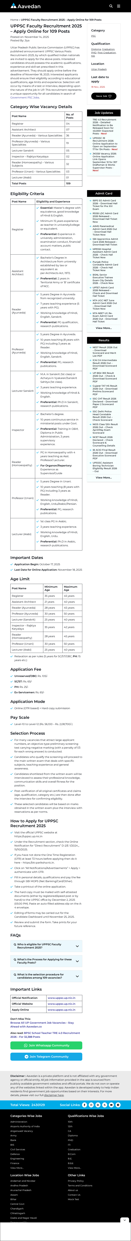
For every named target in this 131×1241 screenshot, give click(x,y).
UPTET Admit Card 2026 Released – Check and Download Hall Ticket (105, 292)
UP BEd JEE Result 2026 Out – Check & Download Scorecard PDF (105, 377)
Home (14, 19)
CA (69, 1131)
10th (70, 1121)
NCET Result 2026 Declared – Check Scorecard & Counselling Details (104, 441)
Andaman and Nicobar (22, 1180)
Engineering (17, 1158)
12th (70, 1126)
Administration (18, 1121)
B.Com (72, 1154)
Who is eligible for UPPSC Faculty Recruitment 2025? (39, 946)
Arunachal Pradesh (20, 1190)
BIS (12, 1144)
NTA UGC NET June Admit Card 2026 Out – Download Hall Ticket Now (105, 304)
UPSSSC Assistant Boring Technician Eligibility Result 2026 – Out (105, 467)
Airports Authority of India (25, 1126)
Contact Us (74, 1194)
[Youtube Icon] (111, 1104)
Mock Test (73, 1199)
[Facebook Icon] (84, 1104)
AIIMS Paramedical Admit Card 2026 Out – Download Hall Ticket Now (105, 230)
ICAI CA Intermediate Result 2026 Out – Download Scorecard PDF (105, 364)
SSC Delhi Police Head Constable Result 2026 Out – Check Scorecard (103, 415)
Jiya (27, 40)
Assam (14, 1194)
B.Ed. (70, 1163)
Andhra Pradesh (19, 1185)
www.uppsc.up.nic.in (61, 997)
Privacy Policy (76, 1180)
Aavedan (29, 6)
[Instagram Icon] (91, 1104)
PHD (93, 52)
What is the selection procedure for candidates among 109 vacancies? (40, 976)
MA (93, 56)
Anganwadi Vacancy (21, 1131)
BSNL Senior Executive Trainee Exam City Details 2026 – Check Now (103, 279)
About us (73, 1190)
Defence (15, 1154)
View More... (104, 328)
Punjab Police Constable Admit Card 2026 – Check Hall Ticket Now (105, 266)
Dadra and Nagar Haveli (23, 1217)
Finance (14, 1163)
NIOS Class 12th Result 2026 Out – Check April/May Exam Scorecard (105, 428)
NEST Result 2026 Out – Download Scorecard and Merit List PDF (105, 351)
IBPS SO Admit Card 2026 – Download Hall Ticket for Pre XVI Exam (105, 204)
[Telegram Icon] (118, 1104)
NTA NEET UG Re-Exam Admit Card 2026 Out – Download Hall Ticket (105, 317)
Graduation (108, 49)
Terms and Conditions (80, 1185)
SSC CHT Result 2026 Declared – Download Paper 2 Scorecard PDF (105, 403)
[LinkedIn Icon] (97, 1104)
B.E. (70, 1158)
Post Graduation (107, 52)
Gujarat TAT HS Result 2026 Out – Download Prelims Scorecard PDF (105, 390)
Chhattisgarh (17, 1213)
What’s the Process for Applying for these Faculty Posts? (44, 961)
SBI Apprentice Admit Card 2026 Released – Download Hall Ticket (105, 242)
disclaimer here (54, 1095)
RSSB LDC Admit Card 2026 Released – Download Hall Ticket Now (105, 217)
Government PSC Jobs (24, 97)
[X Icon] (104, 1104)
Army (13, 1135)
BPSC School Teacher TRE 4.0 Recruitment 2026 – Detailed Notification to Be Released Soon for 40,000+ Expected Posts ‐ (105, 120)
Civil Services (17, 1149)
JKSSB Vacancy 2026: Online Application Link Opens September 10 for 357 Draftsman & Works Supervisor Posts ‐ (105, 157)
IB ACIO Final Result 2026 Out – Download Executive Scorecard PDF (105, 454)
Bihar (13, 1199)
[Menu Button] (118, 6)
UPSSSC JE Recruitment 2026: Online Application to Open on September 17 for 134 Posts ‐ (105, 138)
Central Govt (17, 1204)
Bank (13, 1140)
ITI (69, 1144)
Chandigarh (16, 1208)
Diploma (96, 49)
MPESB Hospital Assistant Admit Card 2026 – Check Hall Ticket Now (105, 253)
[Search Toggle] (111, 6)
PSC (93, 35)
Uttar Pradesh (99, 69)
